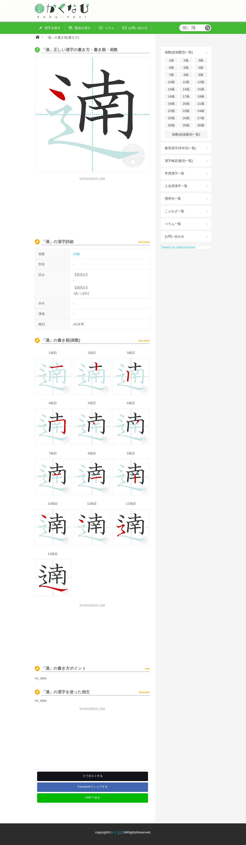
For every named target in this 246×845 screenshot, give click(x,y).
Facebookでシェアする (93, 786)
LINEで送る (92, 797)
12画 (200, 82)
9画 (200, 75)
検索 (207, 27)
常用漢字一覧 (174, 173)
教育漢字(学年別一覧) (180, 148)
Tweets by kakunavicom (178, 247)
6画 (200, 67)
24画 (200, 111)
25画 (171, 118)
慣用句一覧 (173, 198)
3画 (200, 60)
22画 (171, 111)
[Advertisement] (92, 205)
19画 (171, 103)
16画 (171, 96)
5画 (186, 67)
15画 (200, 89)
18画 (200, 96)
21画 (200, 103)
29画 (186, 125)
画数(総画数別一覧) (186, 134)
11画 (186, 82)
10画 (171, 82)
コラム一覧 (173, 224)
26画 (186, 118)
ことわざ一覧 (174, 211)
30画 (200, 125)
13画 (76, 254)
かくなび (117, 832)
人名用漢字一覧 (176, 186)
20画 (186, 103)
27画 (200, 118)
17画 (186, 96)
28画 (171, 125)
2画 (186, 60)
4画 (171, 67)
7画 (171, 75)
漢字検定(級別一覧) (179, 161)
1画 (171, 60)
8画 (186, 75)
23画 (186, 111)
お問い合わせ (174, 236)
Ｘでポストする (92, 775)
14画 (186, 89)
